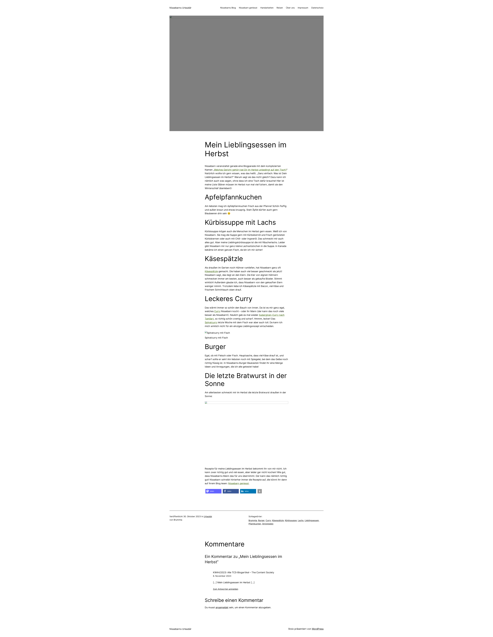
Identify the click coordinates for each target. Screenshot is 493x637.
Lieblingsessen (312, 520)
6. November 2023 (222, 576)
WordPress (318, 629)
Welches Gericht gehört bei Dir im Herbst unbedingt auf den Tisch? (250, 169)
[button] (213, 491)
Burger (261, 520)
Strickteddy (267, 523)
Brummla (253, 520)
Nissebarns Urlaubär (180, 7)
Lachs (301, 520)
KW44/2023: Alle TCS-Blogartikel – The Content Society (243, 572)
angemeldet (222, 607)
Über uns (290, 7)
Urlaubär (208, 516)
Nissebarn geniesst (238, 483)
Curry (217, 311)
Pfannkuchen (255, 523)
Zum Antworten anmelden (225, 589)
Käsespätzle (211, 271)
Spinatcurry (211, 322)
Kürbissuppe (291, 520)
